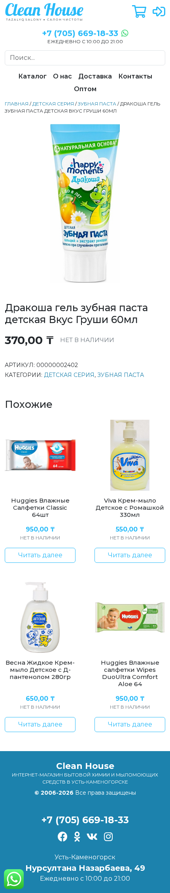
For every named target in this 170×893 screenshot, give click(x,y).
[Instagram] (108, 837)
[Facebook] (63, 837)
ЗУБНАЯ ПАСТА (97, 104)
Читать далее (40, 555)
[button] (139, 12)
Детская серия (53, 104)
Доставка (95, 76)
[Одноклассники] (77, 837)
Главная (16, 104)
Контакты (135, 76)
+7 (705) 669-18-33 (85, 820)
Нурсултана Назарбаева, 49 (85, 868)
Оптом (85, 89)
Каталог (32, 76)
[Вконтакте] (92, 837)
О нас (62, 76)
